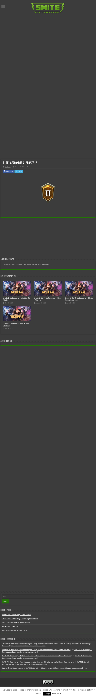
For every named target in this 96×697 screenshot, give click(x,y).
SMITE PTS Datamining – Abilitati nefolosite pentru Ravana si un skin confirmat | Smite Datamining (37, 656)
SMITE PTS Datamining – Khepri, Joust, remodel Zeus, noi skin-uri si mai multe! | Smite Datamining (37, 662)
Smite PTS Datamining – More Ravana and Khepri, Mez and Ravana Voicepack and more (55, 668)
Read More (56, 693)
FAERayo (7, 167)
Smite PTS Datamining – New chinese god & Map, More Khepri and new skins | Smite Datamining (36, 644)
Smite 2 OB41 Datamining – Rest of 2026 (16, 615)
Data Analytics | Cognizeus (11, 668)
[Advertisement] (48, 33)
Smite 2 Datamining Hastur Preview (14, 630)
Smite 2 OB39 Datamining (11, 626)
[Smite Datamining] (48, 8)
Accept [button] (47, 694)
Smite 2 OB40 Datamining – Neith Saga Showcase (20, 619)
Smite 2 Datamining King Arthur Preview (16, 622)
